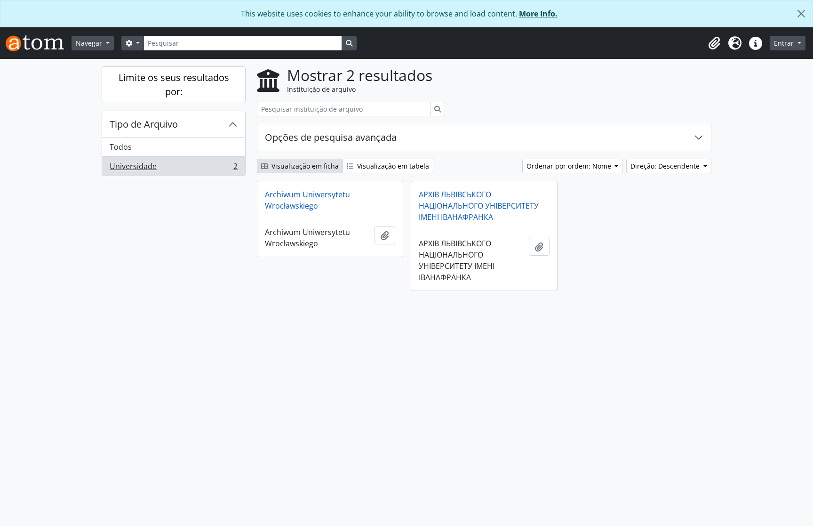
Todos (121, 147)
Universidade (173, 168)
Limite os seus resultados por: (174, 84)
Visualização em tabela (392, 166)
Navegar (90, 43)
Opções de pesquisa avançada (331, 137)
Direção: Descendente (665, 166)
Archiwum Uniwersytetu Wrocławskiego (307, 200)
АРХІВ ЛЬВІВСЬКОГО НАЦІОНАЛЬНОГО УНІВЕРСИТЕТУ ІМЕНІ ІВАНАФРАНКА (479, 205)
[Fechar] (801, 13)
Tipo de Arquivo (144, 124)
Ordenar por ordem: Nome (569, 166)
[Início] (39, 43)
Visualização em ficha (304, 166)
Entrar (785, 43)
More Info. (538, 13)
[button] (714, 43)
